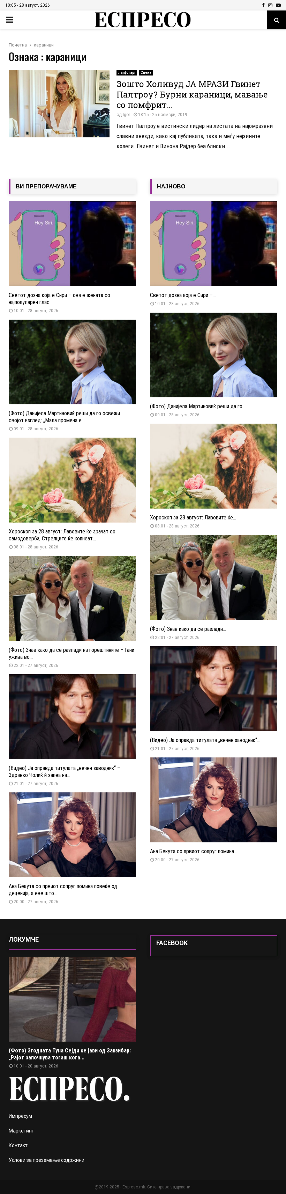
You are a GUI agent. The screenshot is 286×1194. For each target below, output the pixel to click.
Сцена (146, 72)
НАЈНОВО (171, 186)
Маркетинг (21, 1131)
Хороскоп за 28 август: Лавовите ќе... (193, 517)
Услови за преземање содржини (46, 1160)
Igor (126, 114)
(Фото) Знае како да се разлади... (188, 629)
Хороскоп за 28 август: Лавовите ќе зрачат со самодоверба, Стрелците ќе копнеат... (62, 535)
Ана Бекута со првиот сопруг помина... (193, 851)
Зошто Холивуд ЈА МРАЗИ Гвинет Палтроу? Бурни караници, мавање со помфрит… (192, 94)
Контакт (18, 1145)
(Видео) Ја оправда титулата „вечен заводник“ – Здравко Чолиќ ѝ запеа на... (64, 771)
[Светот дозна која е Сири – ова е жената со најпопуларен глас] (72, 243)
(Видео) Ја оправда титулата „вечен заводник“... (205, 740)
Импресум (20, 1116)
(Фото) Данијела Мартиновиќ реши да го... (198, 406)
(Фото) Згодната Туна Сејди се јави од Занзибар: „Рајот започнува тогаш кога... (70, 1054)
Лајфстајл (126, 72)
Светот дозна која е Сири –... (183, 295)
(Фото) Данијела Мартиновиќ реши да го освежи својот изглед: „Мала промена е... (64, 417)
